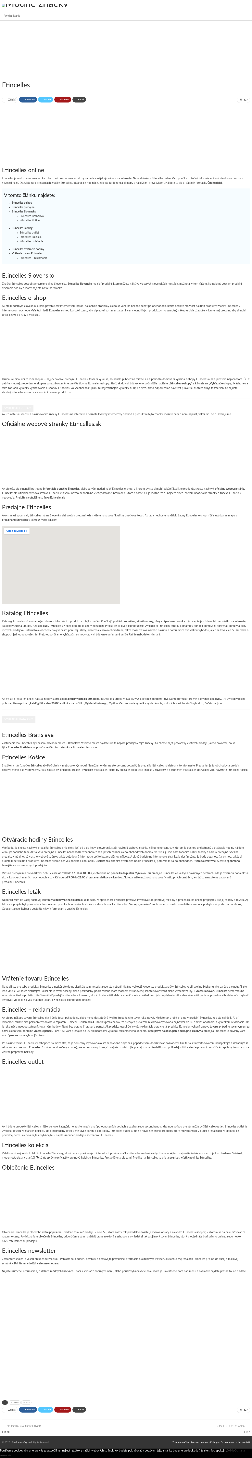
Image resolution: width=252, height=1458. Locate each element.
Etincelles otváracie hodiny (28, 249)
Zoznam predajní (199, 1442)
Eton (247, 1431)
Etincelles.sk (56, 493)
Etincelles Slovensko (24, 211)
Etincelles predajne (23, 207)
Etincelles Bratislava (32, 216)
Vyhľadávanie (12, 16)
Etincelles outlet (29, 232)
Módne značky (19, 1442)
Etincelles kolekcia (31, 237)
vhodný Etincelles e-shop (17, 392)
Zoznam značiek (180, 1442)
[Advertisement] (118, 50)
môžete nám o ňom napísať (180, 414)
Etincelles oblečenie (31, 241)
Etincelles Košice (30, 220)
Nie (232, 1450)
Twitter (25, 909)
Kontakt (246, 1442)
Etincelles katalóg (22, 228)
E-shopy (214, 1442)
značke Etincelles (230, 493)
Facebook (235, 904)
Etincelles (45, 861)
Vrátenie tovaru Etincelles (27, 253)
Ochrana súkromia (230, 1442)
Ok (228, 1450)
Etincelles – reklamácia (33, 258)
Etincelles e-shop (22, 202)
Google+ (7, 909)
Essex (5, 1431)
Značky (26, 1403)
